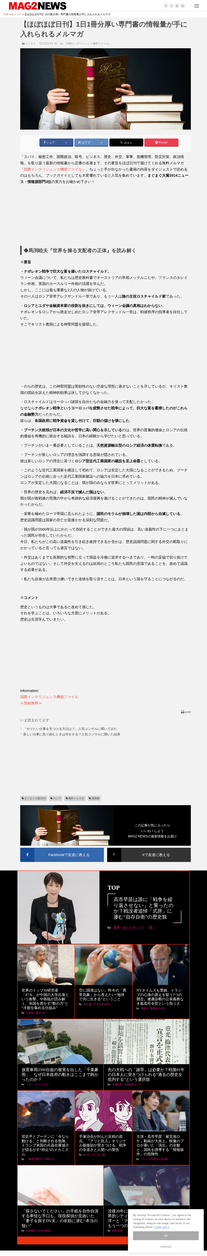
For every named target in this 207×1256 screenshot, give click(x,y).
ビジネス (30, 43)
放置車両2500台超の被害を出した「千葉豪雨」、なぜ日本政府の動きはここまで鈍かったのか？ (60, 1074)
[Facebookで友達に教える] (62, 848)
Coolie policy (161, 1227)
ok (165, 1235)
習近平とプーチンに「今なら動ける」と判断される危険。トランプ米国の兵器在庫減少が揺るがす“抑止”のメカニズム (45, 1145)
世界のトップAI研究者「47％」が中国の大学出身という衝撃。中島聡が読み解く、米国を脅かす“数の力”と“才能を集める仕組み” (45, 999)
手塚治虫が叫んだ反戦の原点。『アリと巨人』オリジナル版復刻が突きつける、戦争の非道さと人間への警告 (102, 1143)
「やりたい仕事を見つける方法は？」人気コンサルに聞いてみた (70, 729)
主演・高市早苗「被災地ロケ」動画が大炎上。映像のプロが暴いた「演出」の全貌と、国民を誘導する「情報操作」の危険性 (160, 1145)
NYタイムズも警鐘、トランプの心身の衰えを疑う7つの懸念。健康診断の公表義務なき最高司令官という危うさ (160, 997)
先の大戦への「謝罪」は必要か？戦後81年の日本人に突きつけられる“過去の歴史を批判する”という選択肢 (146, 1074)
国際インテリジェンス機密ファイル (49, 697)
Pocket (162, 142)
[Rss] (177, 5)
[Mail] (182, 5)
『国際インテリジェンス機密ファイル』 (87, 43)
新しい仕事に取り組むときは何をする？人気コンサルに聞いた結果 (71, 734)
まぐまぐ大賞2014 (35, 798)
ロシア (57, 798)
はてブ (85, 142)
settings (165, 1246)
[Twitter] (171, 5)
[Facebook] (165, 5)
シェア (50, 142)
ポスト (127, 142)
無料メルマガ (76, 798)
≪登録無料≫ (31, 703)
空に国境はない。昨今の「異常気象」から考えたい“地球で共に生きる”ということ (102, 994)
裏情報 (95, 798)
